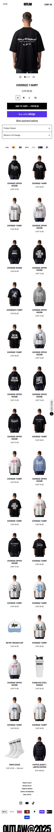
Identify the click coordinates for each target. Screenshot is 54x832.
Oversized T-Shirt (14, 310)
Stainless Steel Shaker (39, 684)
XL (35, 97)
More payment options (27, 120)
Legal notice (27, 794)
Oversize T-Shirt (39, 183)
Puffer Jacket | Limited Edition (39, 766)
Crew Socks (14, 765)
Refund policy (27, 786)
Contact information (27, 792)
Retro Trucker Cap (14, 643)
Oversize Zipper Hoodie (14, 184)
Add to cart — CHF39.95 (27, 106)
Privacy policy (27, 783)
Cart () (48, 4)
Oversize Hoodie (14, 268)
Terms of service (27, 789)
